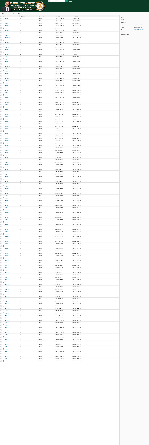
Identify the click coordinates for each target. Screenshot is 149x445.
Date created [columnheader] (57, 16)
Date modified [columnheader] (75, 16)
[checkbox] (1, 16)
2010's (14, 13)
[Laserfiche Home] (23, 6)
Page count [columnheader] (22, 16)
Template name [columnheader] (41, 16)
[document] (134, 230)
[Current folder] (49, 1)
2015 (19, 13)
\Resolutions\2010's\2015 (139, 29)
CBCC (2, 13)
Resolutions (8, 13)
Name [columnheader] (4, 16)
